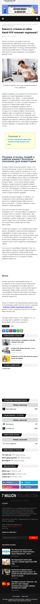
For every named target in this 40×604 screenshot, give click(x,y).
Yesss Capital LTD (11, 443)
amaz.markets (16, 596)
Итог (9, 144)
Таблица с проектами (20, 405)
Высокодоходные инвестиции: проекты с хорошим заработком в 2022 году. (24, 562)
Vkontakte (3, 330)
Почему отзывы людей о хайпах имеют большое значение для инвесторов (19, 140)
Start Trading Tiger (11, 409)
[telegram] (29, 482)
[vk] (29, 487)
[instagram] (10, 487)
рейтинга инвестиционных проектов (17, 307)
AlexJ (4, 36)
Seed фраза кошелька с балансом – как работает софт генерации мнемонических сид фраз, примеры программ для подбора (24, 585)
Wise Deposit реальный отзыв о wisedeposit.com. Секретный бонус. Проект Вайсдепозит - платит (23, 551)
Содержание (13, 136)
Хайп (14, 24)
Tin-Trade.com (10, 428)
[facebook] (10, 482)
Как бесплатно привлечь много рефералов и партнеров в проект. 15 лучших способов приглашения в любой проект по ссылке (24, 573)
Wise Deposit (10, 424)
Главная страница (6, 24)
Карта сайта (25, 596)
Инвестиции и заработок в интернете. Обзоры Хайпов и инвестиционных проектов (23, 600)
